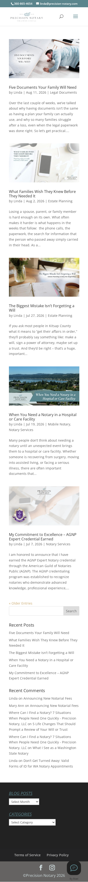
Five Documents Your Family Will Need (43, 87)
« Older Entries (20, 603)
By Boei (74, 878)
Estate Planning (60, 201)
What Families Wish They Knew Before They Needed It (42, 194)
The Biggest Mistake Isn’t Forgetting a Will (41, 308)
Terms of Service (27, 855)
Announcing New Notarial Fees (47, 698)
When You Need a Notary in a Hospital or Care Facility (43, 417)
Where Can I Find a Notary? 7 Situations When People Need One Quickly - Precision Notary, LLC (42, 718)
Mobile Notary (59, 424)
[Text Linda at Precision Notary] (74, 868)
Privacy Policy (58, 855)
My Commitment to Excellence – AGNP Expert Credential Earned (43, 537)
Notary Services (21, 430)
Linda (18, 92)
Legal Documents (63, 92)
